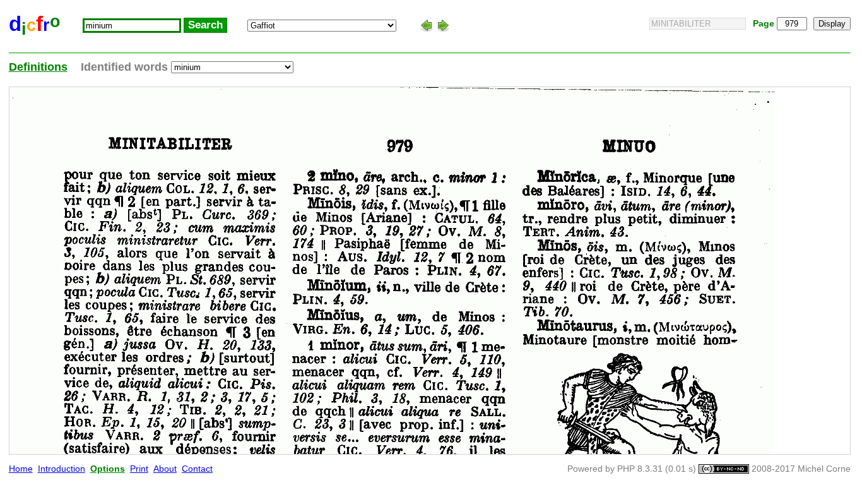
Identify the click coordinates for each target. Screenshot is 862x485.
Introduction (61, 469)
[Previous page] (427, 25)
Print (139, 469)
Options (107, 469)
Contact (197, 469)
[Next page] (443, 25)
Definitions (38, 67)
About (165, 469)
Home (21, 469)
